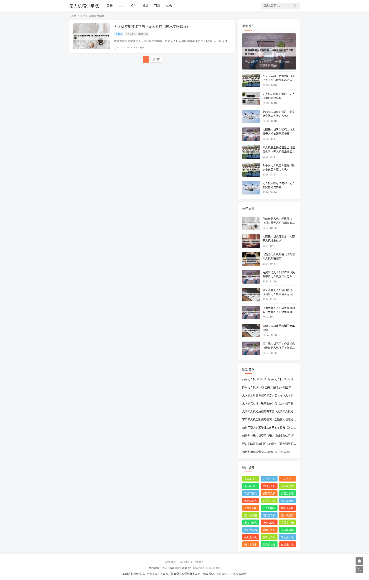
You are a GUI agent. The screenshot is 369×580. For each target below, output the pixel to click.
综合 (169, 5)
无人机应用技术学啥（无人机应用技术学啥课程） (152, 26)
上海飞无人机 (250, 523)
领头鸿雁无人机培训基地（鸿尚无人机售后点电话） (279, 292)
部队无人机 (269, 515)
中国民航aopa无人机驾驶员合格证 (251, 530)
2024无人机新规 (269, 486)
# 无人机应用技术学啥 (136, 34)
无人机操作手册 (287, 486)
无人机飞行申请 (269, 479)
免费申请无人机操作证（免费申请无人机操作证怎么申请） (279, 276)
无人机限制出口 (287, 530)
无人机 (287, 479)
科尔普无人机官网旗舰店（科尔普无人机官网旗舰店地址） (279, 222)
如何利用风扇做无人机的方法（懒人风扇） (267, 451)
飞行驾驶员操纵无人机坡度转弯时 (250, 493)
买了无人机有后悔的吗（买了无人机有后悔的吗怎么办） (279, 80)
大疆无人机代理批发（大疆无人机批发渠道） (279, 238)
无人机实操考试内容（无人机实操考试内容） (279, 185)
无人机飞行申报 (250, 486)
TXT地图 (183, 562)
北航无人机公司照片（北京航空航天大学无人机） (279, 113)
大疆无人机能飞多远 (269, 530)
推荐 (145, 5)
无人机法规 (250, 515)
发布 (133, 5)
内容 (121, 5)
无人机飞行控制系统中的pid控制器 (269, 501)
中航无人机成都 (287, 508)
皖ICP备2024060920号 (206, 568)
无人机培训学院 (84, 6)
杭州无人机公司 (250, 537)
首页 (73, 16)
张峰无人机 (269, 537)
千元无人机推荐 (287, 537)
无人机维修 (269, 508)
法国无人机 (250, 508)
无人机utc (268, 522)
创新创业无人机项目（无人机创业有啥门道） (269, 435)
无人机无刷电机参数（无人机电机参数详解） (279, 96)
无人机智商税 (287, 515)
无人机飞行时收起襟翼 (250, 479)
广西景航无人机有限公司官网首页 (287, 493)
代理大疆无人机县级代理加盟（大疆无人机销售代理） (279, 310)
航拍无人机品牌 (287, 545)
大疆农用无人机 (287, 523)
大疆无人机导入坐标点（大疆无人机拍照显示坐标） (279, 131)
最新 (109, 5)
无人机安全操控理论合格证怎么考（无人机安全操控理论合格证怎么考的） (279, 151)
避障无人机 (269, 493)
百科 (157, 5)
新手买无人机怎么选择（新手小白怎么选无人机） (279, 167)
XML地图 (170, 562)
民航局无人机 (250, 501)
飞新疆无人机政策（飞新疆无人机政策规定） (279, 256)
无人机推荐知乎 (287, 501)
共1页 (156, 59)
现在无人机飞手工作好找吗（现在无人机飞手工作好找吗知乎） (279, 347)
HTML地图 (197, 562)
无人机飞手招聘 (250, 545)
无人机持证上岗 (269, 545)
